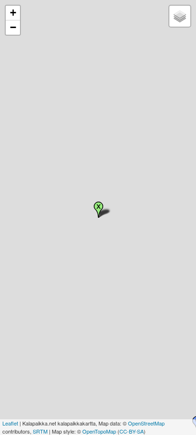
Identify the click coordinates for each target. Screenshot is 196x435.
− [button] (13, 27)
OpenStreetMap (146, 423)
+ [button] (13, 13)
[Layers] (179, 16)
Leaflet (10, 423)
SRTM (40, 431)
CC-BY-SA (131, 431)
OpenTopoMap (99, 431)
